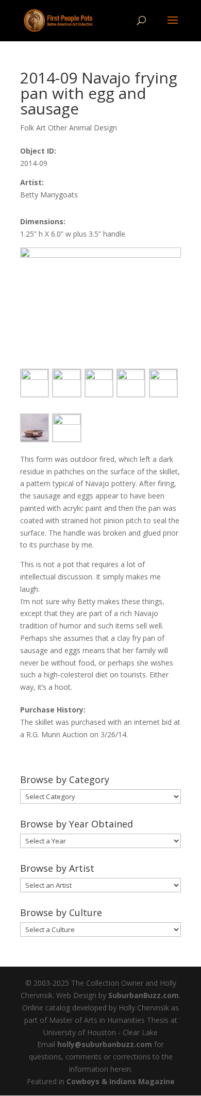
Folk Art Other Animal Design (68, 127)
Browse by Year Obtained (76, 824)
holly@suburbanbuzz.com (104, 1044)
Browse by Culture (61, 912)
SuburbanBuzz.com (143, 995)
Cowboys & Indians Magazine (120, 1081)
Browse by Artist (57, 868)
